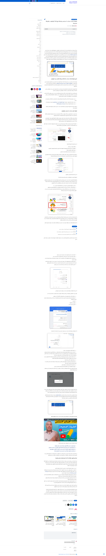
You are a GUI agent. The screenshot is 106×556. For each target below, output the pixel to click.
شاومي (40, 54)
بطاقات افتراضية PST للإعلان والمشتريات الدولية (33, 152)
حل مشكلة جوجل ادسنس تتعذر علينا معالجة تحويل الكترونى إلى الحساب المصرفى (62, 447)
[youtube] (34, 0)
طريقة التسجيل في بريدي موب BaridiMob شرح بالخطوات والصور (33, 146)
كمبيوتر (40, 64)
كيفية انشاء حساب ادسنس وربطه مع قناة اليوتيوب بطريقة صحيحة (61, 524)
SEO (40, 83)
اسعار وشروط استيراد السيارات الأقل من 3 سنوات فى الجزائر (33, 116)
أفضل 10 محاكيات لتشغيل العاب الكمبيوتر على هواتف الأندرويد (33, 121)
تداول (64, 3)
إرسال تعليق (74, 532)
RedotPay (39, 80)
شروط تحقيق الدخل (61, 102)
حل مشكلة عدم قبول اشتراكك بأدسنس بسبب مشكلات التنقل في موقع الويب (62, 449)
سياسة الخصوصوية (74, 547)
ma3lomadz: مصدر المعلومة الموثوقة (73, 2)
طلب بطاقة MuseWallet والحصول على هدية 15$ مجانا (33, 140)
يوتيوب (40, 73)
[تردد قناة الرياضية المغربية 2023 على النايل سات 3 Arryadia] (39, 101)
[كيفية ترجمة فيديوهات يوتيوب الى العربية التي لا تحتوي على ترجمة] (39, 106)
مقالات (40, 67)
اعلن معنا (64, 549)
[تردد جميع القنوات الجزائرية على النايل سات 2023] (39, 111)
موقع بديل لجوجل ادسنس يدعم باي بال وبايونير (64, 83)
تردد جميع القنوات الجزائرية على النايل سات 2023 (33, 111)
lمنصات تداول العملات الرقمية (37, 77)
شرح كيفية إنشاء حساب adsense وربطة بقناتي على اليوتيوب (67, 31)
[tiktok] (37, 0)
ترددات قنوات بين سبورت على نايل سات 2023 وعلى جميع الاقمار (33, 96)
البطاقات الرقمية (38, 28)
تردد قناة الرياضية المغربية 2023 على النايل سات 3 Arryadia (33, 101)
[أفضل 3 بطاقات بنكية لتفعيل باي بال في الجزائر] (39, 134)
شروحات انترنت (39, 57)
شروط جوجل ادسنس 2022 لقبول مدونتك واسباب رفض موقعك (67, 234)
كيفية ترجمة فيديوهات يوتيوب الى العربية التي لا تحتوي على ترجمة (33, 107)
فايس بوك (39, 61)
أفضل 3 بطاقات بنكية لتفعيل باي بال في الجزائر (33, 135)
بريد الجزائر (39, 44)
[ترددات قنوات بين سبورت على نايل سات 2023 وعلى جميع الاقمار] (39, 96)
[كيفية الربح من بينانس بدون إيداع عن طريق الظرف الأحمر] (39, 161)
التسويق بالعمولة (38, 31)
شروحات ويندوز (39, 58)
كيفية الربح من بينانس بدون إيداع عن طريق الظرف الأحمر (33, 162)
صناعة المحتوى (65, 500)
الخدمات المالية (59, 3)
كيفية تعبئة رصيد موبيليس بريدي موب (33, 156)
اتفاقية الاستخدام (75, 550)
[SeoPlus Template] (76, 554)
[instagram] (32, 0)
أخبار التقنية (39, 25)
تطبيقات (40, 51)
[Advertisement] (53, 12)
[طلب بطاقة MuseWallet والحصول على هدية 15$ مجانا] (39, 139)
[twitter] (31, 0)
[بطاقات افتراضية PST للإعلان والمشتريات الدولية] (39, 151)
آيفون (40, 22)
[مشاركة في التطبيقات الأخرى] (66, 505)
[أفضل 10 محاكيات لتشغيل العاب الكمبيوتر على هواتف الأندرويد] (39, 121)
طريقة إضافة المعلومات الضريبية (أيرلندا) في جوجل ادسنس (67, 229)
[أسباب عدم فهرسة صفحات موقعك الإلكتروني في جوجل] (39, 129)
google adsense (58, 395)
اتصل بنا (65, 547)
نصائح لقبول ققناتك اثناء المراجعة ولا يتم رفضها (68, 34)
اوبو (40, 41)
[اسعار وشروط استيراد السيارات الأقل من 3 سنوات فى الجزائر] (39, 116)
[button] (73, 505)
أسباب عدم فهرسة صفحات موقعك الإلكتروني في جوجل (33, 130)
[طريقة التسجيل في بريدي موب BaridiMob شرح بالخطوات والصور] (39, 145)
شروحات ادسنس (74, 19)
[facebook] (29, 0)
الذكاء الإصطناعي (38, 34)
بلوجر (40, 45)
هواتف (40, 70)
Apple (40, 74)
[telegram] (35, 0)
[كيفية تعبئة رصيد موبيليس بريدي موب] (39, 156)
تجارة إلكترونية (53, 3)
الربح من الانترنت (38, 35)
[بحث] (29, 3)
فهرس (70, 547)
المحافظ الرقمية (39, 38)
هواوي (40, 71)
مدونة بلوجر (55, 102)
